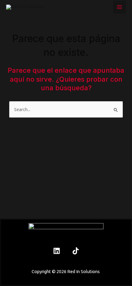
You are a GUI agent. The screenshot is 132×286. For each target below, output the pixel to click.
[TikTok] (75, 250)
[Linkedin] (56, 250)
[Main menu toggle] (119, 7)
